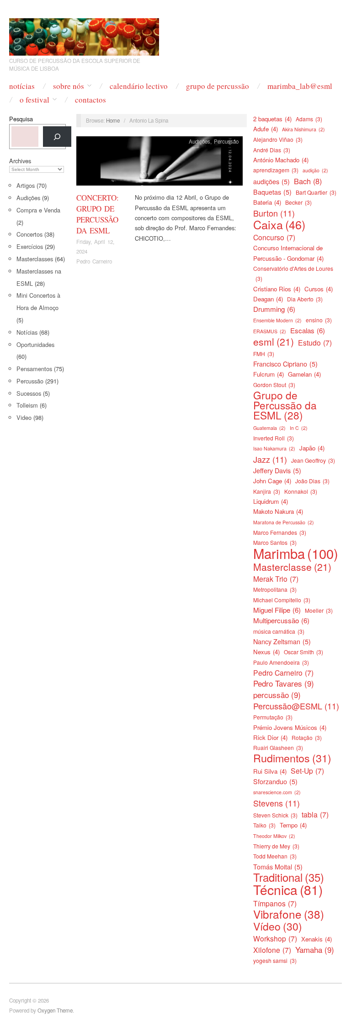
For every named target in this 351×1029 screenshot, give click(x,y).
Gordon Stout (274, 384)
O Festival (34, 99)
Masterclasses (34, 258)
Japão (311, 448)
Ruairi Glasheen (278, 747)
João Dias (312, 481)
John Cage (272, 480)
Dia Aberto (305, 299)
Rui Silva (270, 771)
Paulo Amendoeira (281, 662)
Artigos (25, 185)
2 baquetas (272, 118)
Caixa (279, 224)
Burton (274, 213)
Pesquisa (21, 118)
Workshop (275, 938)
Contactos (90, 99)
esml (273, 341)
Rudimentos (292, 758)
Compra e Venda (38, 210)
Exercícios (29, 246)
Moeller (319, 610)
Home (113, 120)
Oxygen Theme (55, 1010)
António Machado (280, 159)
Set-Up (307, 770)
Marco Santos (275, 542)
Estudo (315, 342)
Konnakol (300, 491)
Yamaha (314, 950)
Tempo (293, 825)
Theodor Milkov (274, 836)
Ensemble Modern (277, 320)
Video (24, 417)
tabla (315, 814)
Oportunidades (35, 344)
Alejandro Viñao (278, 139)
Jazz (270, 459)
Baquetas (272, 191)
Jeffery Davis (277, 470)
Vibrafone (288, 914)
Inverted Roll (273, 438)
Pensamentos (34, 368)
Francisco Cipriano (285, 363)
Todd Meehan (275, 856)
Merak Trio (275, 579)
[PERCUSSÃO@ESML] (84, 34)
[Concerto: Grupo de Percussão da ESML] (159, 163)
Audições (28, 197)
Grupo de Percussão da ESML (285, 405)
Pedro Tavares (283, 683)
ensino (319, 320)
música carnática (278, 631)
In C (299, 427)
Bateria (267, 202)
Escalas (307, 330)
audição (315, 170)
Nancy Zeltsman (282, 641)
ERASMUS (269, 331)
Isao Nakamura (274, 448)
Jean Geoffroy (313, 460)
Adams (309, 119)
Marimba (295, 553)
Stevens (276, 803)
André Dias (271, 150)
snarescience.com (277, 792)
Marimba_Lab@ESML (299, 86)
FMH (263, 353)
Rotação (307, 737)
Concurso (274, 237)
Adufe (265, 128)
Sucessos (28, 393)
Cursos (318, 288)
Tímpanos (275, 903)
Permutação (272, 717)
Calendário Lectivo (139, 86)
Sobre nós (68, 86)
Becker (298, 202)
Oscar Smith (303, 652)
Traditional (288, 877)
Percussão (29, 381)
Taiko (264, 825)
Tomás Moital (278, 866)
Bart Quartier (316, 192)
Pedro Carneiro (94, 261)
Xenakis (316, 939)
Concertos (29, 234)
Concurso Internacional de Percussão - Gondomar (288, 252)
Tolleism (27, 405)
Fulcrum (268, 374)
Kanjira (266, 491)
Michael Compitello (281, 600)
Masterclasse (292, 567)
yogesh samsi (275, 960)
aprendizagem (275, 170)
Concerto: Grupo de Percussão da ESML (97, 213)
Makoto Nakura (278, 511)
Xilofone (272, 950)
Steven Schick (275, 815)
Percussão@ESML (296, 706)
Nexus (266, 651)
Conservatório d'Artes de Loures (293, 273)
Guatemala (269, 427)
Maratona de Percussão (283, 522)
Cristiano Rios (276, 288)
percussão (277, 695)
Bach (308, 181)
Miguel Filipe (277, 610)
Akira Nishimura (303, 129)
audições (271, 181)
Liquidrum (270, 501)
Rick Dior (270, 737)
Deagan (268, 299)
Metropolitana (275, 589)
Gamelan (304, 374)
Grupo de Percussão (217, 86)
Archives (20, 160)
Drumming (274, 309)
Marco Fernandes (279, 532)
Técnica (288, 889)
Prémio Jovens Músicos (289, 727)
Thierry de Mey (276, 846)
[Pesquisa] (57, 136)
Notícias (22, 86)
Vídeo (277, 926)
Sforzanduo (275, 781)
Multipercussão (281, 620)
